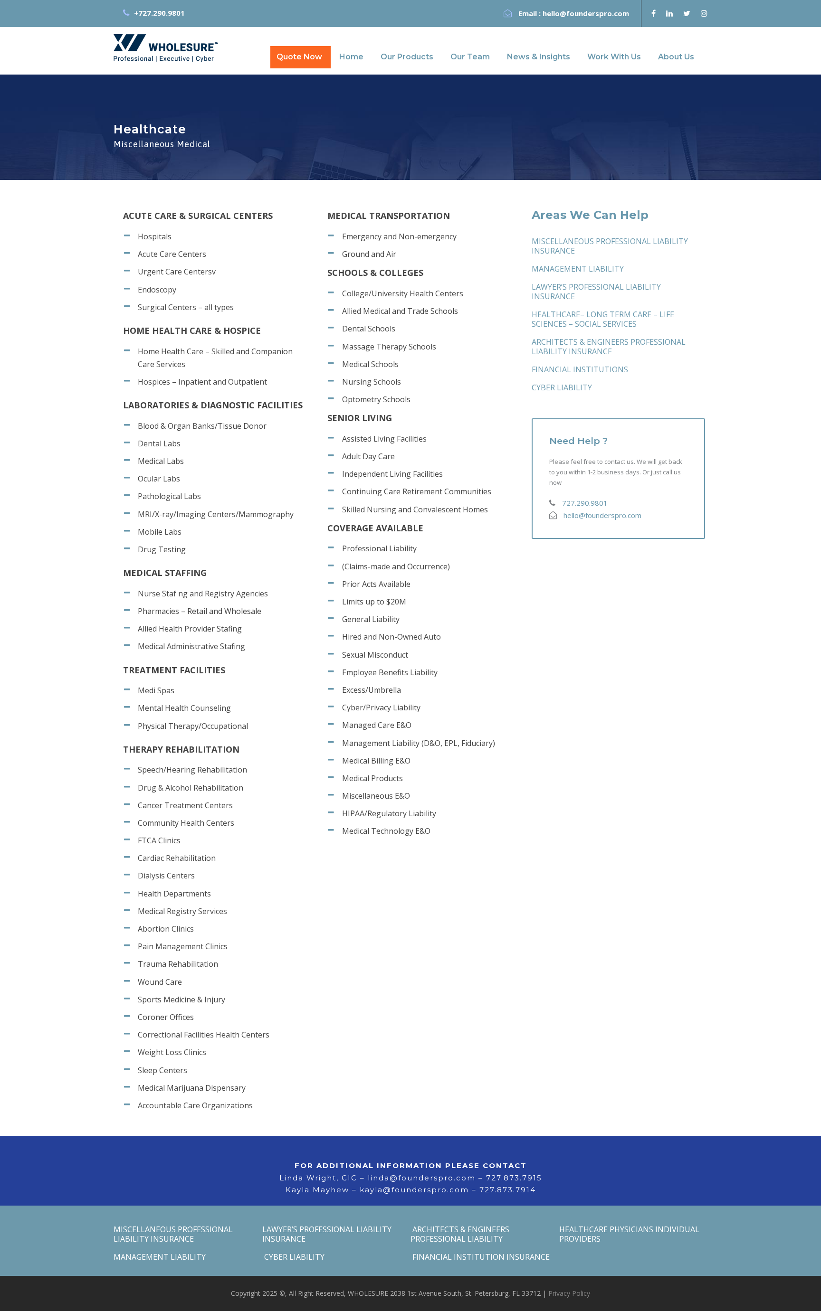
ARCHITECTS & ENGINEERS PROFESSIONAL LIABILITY (459, 1234)
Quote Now (299, 56)
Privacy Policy (569, 1293)
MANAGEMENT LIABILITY (578, 269)
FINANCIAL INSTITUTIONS (580, 369)
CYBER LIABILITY (562, 387)
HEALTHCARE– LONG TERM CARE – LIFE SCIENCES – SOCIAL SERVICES (603, 319)
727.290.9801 (585, 503)
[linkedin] (669, 13)
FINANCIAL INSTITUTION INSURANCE (480, 1257)
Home (351, 56)
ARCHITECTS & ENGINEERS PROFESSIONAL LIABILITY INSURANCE (609, 347)
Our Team (470, 56)
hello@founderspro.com (586, 13)
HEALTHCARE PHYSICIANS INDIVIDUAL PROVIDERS (629, 1234)
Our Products (407, 56)
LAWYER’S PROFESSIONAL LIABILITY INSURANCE (596, 292)
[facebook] (653, 13)
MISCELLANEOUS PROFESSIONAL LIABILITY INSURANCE (610, 246)
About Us (676, 56)
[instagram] (704, 13)
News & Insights (538, 56)
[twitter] (686, 13)
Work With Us (614, 56)
